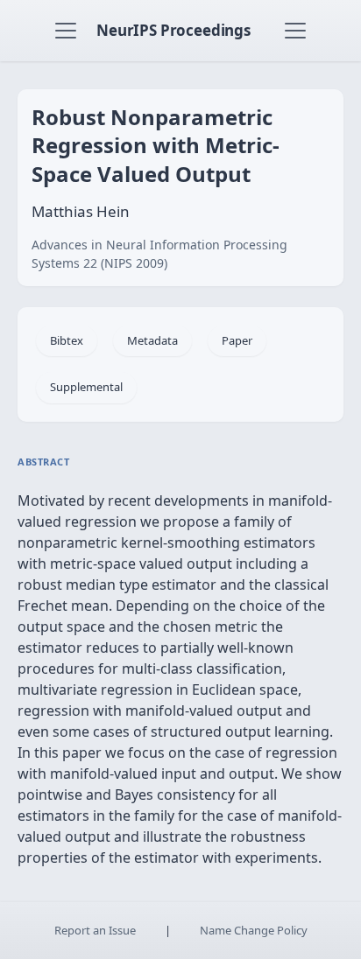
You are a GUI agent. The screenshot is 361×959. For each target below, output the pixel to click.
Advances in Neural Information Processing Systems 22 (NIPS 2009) (159, 253)
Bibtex (66, 340)
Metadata (152, 340)
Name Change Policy (254, 930)
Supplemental (86, 387)
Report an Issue (95, 930)
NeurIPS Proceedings (173, 30)
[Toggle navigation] (66, 30)
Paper (237, 340)
